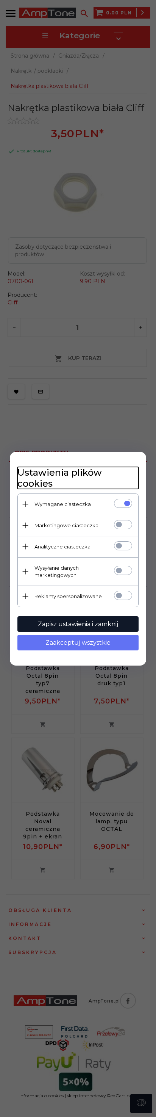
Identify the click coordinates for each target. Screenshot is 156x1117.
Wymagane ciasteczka (62, 504)
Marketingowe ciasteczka (66, 525)
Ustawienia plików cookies (59, 478)
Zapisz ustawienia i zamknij (78, 624)
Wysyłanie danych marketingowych (56, 571)
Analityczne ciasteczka (62, 547)
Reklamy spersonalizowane (68, 596)
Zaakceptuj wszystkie (78, 642)
